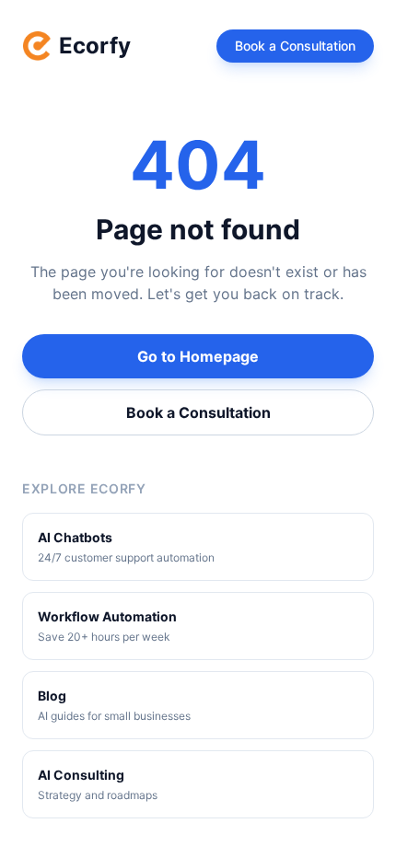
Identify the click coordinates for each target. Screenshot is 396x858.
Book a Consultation (295, 45)
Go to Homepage (198, 356)
